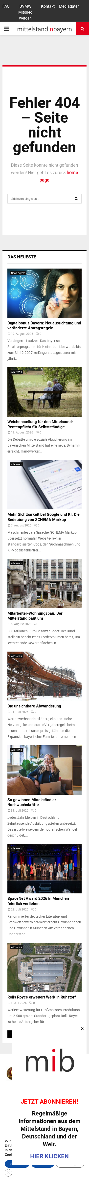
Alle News (16, 371)
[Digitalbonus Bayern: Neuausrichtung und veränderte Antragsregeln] (44, 293)
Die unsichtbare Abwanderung (34, 706)
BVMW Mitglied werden (25, 12)
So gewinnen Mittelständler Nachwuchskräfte (31, 802)
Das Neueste (21, 257)
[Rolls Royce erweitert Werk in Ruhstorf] (44, 967)
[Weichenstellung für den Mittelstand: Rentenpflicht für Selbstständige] (44, 392)
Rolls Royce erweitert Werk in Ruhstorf (41, 997)
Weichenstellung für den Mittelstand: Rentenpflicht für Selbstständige (40, 424)
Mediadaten (69, 6)
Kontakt (48, 6)
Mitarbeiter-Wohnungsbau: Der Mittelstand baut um (35, 616)
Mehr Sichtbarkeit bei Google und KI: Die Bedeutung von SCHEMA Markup (43, 517)
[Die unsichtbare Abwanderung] (44, 676)
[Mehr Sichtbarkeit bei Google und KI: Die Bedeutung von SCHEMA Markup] (44, 484)
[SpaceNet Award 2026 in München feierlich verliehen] (44, 868)
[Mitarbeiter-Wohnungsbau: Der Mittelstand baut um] (44, 583)
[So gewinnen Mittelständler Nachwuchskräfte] (44, 770)
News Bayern (18, 273)
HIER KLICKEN (49, 1156)
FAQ (6, 6)
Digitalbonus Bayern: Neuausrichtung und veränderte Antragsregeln (44, 325)
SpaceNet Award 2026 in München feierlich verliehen (38, 901)
